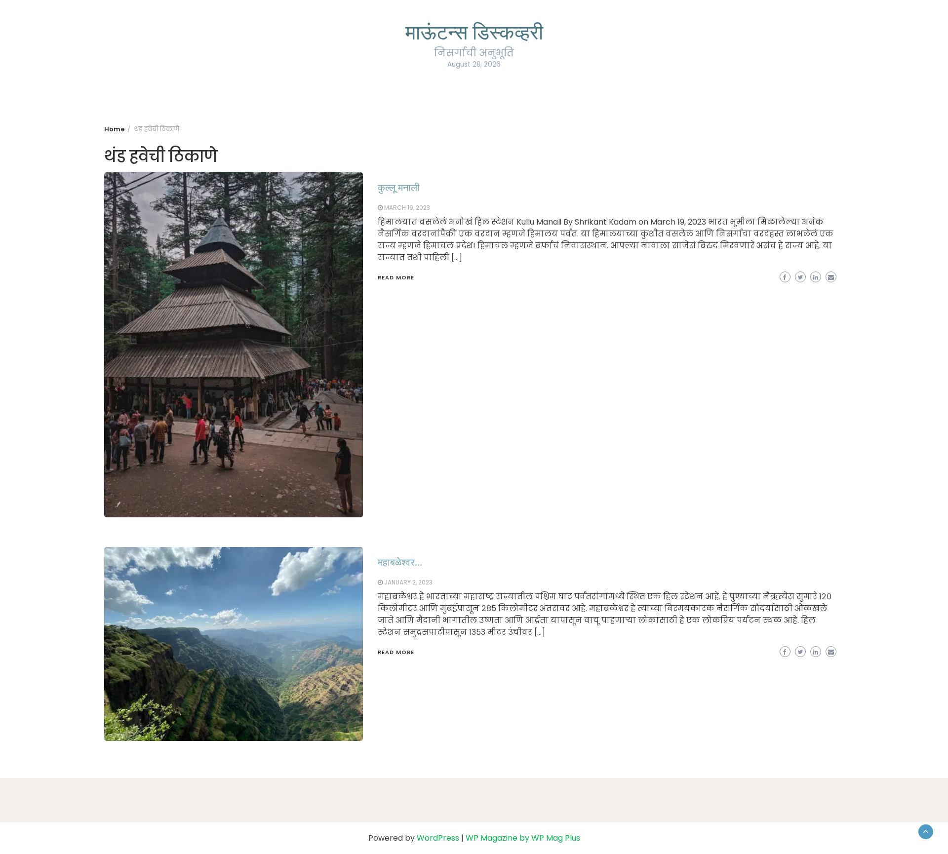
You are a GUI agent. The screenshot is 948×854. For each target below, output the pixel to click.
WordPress (438, 838)
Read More (396, 277)
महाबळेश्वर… (400, 561)
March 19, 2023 (407, 207)
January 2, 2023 (408, 582)
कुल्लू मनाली (399, 187)
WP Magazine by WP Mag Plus (523, 838)
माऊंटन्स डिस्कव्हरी (474, 31)
